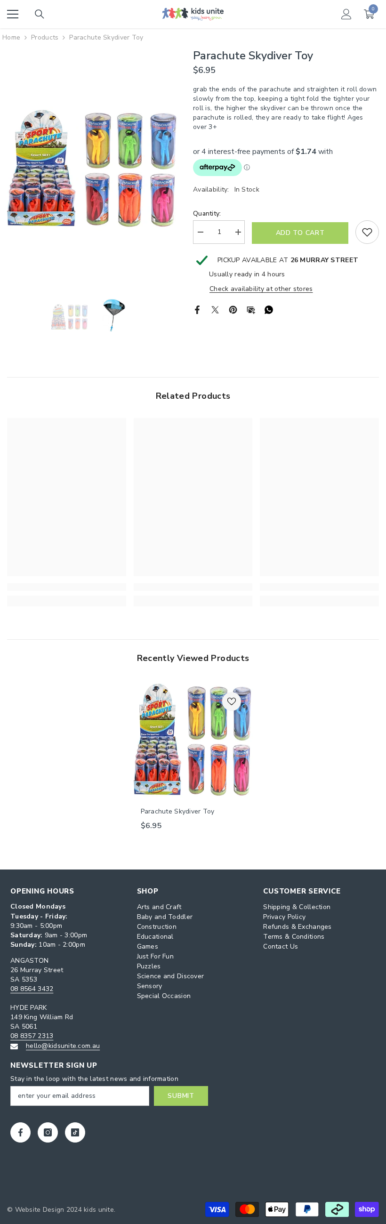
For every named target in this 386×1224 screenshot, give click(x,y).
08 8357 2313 (31, 1035)
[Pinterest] (233, 309)
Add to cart (300, 232)
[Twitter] (215, 309)
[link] (66, 587)
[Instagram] (48, 1132)
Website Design (39, 1209)
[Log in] (346, 14)
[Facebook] (197, 309)
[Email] (251, 309)
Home (11, 37)
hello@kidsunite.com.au (63, 1045)
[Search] (39, 14)
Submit (181, 1095)
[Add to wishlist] (367, 232)
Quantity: (207, 213)
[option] (93, 168)
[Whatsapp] (269, 309)
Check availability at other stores (261, 288)
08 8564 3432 (31, 988)
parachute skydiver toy (178, 811)
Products (44, 37)
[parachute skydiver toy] (193, 739)
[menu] (12, 14)
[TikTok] (75, 1132)
